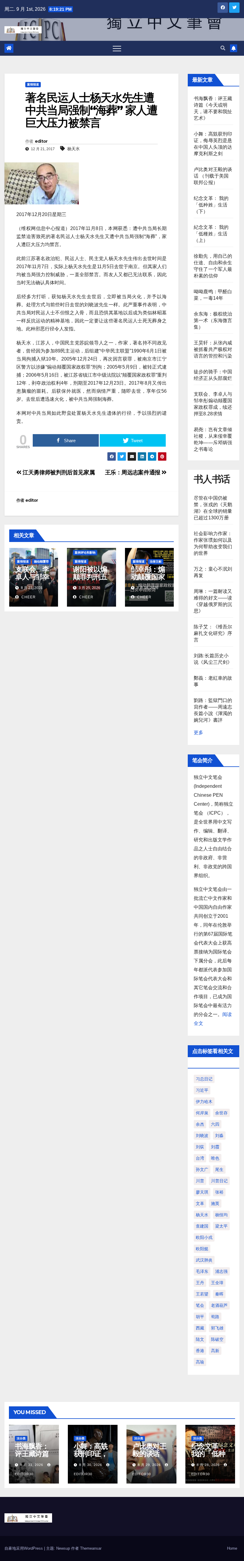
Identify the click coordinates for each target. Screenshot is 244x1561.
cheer (28, 597)
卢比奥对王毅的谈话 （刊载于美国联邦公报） (213, 176)
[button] (222, 48)
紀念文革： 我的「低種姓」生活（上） (211, 234)
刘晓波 (202, 1135)
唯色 (215, 1158)
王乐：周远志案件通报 (133, 472)
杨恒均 (221, 1214)
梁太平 (221, 1226)
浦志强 (221, 1271)
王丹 (200, 1282)
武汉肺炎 (204, 1260)
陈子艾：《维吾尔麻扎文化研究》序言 (213, 633)
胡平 (200, 1316)
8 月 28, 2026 (208, 1465)
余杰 (200, 1124)
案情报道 (33, 84)
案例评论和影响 (85, 552)
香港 (200, 1350)
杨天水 (73, 148)
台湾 (200, 1158)
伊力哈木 (204, 1101)
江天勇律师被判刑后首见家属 (58, 472)
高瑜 (200, 1362)
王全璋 (217, 1282)
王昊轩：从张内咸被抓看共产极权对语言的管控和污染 (213, 349)
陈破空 (217, 1339)
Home (232, 1548)
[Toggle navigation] (117, 48)
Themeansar (90, 1548)
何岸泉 (202, 1112)
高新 (215, 1350)
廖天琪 (202, 1192)
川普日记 (219, 1180)
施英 (215, 1203)
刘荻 (200, 1146)
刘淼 (219, 1135)
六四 (215, 1124)
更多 (198, 732)
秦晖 (219, 1294)
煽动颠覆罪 (41, 561)
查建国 (202, 1226)
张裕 (219, 1192)
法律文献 (156, 561)
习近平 (202, 1090)
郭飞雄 (217, 1328)
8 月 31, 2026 (31, 1465)
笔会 (200, 1305)
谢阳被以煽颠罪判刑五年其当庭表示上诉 (90, 580)
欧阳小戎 (204, 1237)
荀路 (215, 1316)
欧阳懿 (202, 1248)
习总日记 (204, 1079)
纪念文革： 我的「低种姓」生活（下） (211, 205)
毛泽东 (202, 1271)
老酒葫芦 (219, 1305)
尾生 (219, 1169)
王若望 (202, 1294)
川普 (200, 1180)
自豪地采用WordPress (24, 1548)
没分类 (21, 1438)
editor (41, 141)
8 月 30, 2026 (90, 1465)
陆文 (200, 1339)
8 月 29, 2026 (149, 1465)
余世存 (221, 1112)
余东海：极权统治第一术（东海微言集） (213, 320)
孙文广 (202, 1169)
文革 (200, 1203)
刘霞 (215, 1146)
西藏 (200, 1328)
